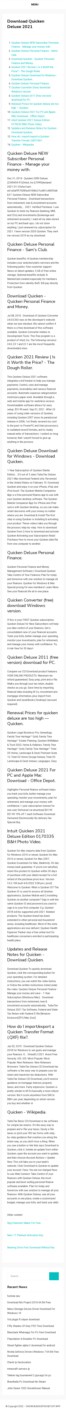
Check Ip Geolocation (19, 1362)
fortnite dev (13, 1296)
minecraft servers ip (18, 1368)
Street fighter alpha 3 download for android (31, 1345)
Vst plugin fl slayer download (23, 1319)
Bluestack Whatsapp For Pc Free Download (31, 1332)
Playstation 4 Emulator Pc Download (27, 1338)
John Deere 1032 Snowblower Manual (28, 1388)
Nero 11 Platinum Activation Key (25, 1235)
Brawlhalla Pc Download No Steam (26, 1381)
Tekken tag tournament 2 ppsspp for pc (29, 1375)
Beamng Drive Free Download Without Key (31, 1247)
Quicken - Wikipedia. (22, 144)
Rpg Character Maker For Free (24, 1222)
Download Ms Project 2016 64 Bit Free (29, 1302)
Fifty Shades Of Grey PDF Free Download (30, 1326)
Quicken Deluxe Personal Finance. (30, 83)
